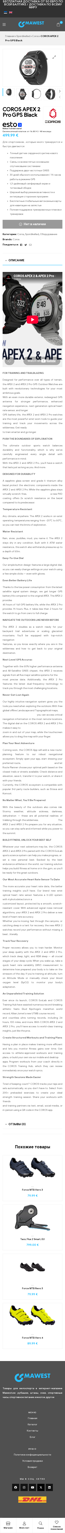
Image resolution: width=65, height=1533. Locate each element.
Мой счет (24, 1527)
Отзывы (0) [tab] (17, 1124)
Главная (10, 36)
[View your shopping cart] (58, 24)
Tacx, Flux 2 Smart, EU (32, 1239)
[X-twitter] (41, 1487)
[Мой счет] (24, 1523)
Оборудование (48, 234)
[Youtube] (32, 1487)
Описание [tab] (16, 260)
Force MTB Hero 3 (32, 1189)
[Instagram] (24, 1487)
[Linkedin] (49, 1487)
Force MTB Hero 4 (32, 1337)
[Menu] (4, 24)
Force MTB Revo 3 (32, 1288)
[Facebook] (15, 1487)
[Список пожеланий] (56, 1522)
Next (59, 91)
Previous (59, 97)
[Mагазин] (8, 1523)
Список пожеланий (57, 1527)
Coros (35, 36)
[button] (54, 57)
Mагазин (8, 1527)
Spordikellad (23, 36)
